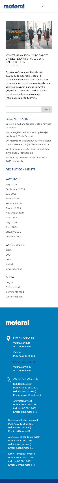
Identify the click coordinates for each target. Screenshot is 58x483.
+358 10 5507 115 (23, 440)
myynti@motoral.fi (30, 395)
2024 (9, 254)
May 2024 (11, 222)
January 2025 (13, 208)
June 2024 (12, 217)
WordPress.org (14, 296)
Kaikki (9, 264)
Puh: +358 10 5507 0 (24, 356)
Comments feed (15, 292)
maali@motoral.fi (24, 448)
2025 (8, 259)
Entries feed (13, 287)
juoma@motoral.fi (25, 464)
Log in (9, 282)
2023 (9, 250)
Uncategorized (14, 269)
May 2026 (11, 184)
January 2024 (13, 231)
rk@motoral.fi (22, 431)
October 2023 (13, 236)
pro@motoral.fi (28, 411)
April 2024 (11, 227)
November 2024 (15, 213)
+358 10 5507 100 (28, 387)
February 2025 (14, 203)
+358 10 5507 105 (23, 423)
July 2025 (11, 193)
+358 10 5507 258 (23, 457)
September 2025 (15, 189)
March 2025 (12, 198)
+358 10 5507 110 (28, 404)
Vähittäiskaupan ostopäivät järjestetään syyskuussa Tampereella (27, 58)
